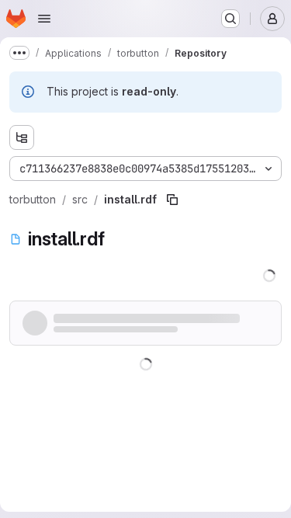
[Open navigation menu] (44, 18)
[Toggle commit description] (194, 320)
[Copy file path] (172, 199)
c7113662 (86, 319)
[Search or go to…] (230, 18)
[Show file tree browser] (21, 137)
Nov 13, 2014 (145, 319)
